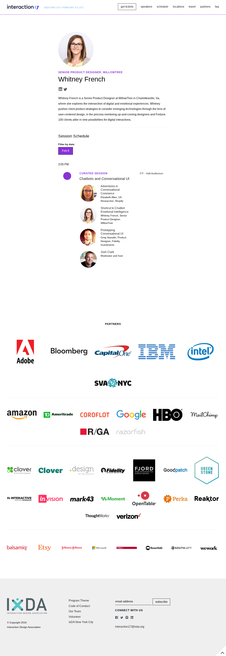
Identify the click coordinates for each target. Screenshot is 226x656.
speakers (146, 6)
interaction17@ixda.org (129, 626)
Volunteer (75, 616)
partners (205, 6)
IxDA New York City (81, 622)
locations (178, 6)
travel (192, 6)
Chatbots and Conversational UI (104, 179)
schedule (162, 6)
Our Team (75, 611)
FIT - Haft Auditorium (151, 173)
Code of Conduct (79, 605)
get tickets (127, 6)
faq (217, 6)
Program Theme (79, 600)
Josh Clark (107, 251)
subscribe (161, 601)
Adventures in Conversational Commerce (110, 190)
